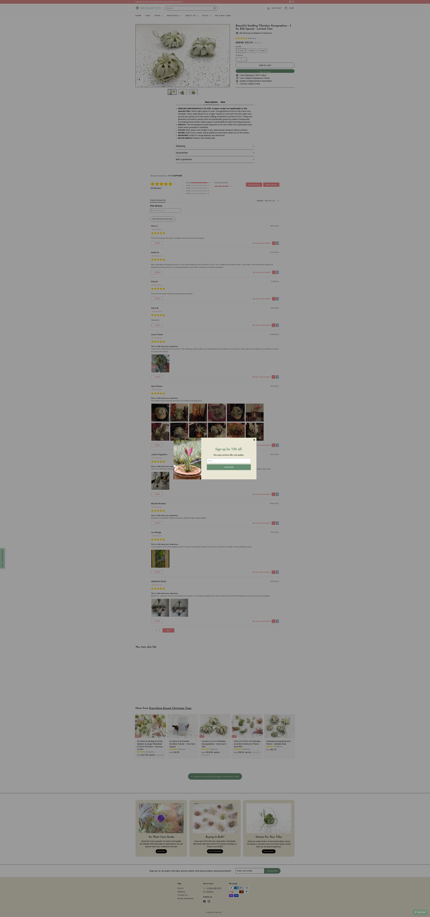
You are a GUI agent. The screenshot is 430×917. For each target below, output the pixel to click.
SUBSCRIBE (228, 467)
